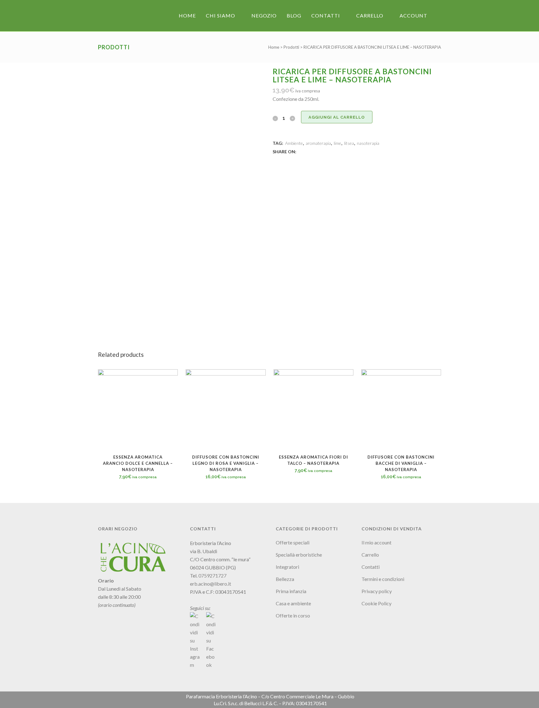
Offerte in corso (293, 615)
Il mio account (376, 542)
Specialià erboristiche (299, 555)
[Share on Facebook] (301, 151)
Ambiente (294, 143)
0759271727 (212, 575)
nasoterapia (368, 143)
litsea (349, 143)
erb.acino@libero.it (210, 584)
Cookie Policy (376, 603)
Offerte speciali (292, 542)
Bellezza (285, 579)
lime (337, 143)
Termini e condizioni (383, 579)
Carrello (370, 555)
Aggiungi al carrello (336, 117)
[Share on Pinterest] (321, 151)
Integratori (287, 567)
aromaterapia (318, 143)
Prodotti (291, 47)
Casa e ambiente (293, 603)
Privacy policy (377, 591)
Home (273, 47)
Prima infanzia (291, 591)
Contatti (371, 567)
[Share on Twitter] (307, 151)
